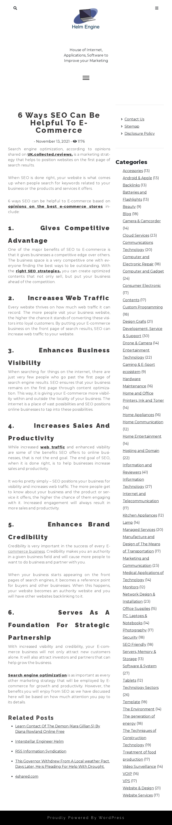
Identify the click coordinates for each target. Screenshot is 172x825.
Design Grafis (134, 321)
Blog (127, 214)
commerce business (26, 551)
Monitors (130, 587)
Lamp (128, 522)
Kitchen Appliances (140, 515)
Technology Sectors (141, 687)
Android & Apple (137, 178)
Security (130, 637)
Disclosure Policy (140, 133)
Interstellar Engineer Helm (39, 741)
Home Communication (143, 422)
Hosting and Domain (141, 451)
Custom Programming (143, 307)
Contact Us (134, 119)
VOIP (127, 774)
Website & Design (138, 788)
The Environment (139, 709)
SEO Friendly (134, 644)
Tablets (129, 680)
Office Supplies (136, 609)
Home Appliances (138, 415)
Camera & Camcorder (142, 221)
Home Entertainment (142, 436)
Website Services (138, 795)
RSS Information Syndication (40, 751)
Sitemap (132, 126)
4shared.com (26, 776)
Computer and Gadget (143, 271)
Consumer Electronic (142, 286)
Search (15, 7)
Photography (135, 630)
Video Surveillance (139, 766)
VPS (126, 781)
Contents (131, 300)
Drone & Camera (137, 343)
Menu (157, 7)
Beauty (129, 207)
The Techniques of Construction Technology (139, 738)
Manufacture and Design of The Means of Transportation (141, 544)
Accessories (133, 171)
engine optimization (45, 675)
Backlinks (131, 185)
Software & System (140, 666)
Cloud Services (136, 235)
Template (131, 702)
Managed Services (139, 530)
